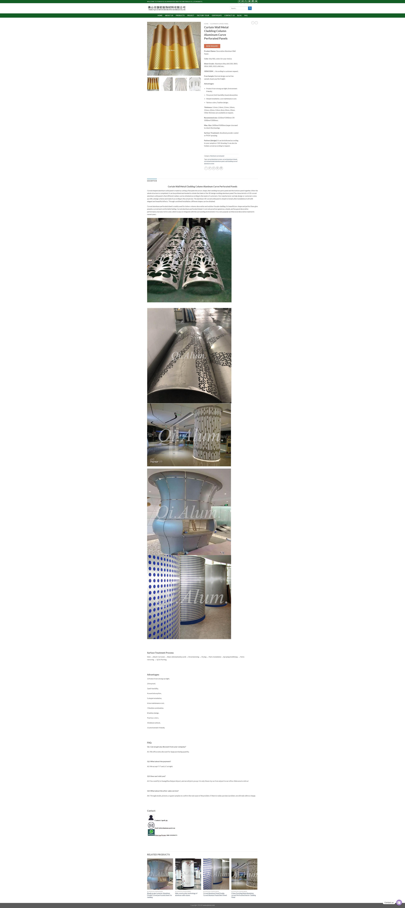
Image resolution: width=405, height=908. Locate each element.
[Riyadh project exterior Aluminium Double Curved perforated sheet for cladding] (160, 874)
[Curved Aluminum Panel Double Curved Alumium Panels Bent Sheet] (216, 874)
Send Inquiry (212, 46)
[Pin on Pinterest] (217, 168)
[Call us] (246, 1)
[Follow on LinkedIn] (252, 1)
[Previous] (151, 48)
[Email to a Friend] (213, 168)
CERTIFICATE (217, 15)
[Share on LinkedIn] (221, 168)
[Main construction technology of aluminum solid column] (188, 874)
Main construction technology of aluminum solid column (186, 894)
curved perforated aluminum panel (214, 161)
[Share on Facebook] (206, 168)
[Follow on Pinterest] (249, 1)
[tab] (152, 181)
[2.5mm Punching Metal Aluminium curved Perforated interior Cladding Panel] (244, 874)
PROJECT (190, 15)
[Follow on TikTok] (239, 1)
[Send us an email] (242, 1)
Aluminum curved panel (219, 24)
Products (180, 15)
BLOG (239, 15)
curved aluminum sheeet (230, 159)
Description (152, 181)
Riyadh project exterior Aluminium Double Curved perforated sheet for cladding (159, 895)
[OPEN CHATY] (399, 901)
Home (160, 15)
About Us (169, 15)
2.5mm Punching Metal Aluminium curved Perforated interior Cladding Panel (243, 895)
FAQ (245, 15)
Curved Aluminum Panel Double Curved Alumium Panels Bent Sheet (215, 894)
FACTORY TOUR (203, 15)
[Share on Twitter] (210, 168)
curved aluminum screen (214, 159)
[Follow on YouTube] (256, 1)
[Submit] (250, 8)
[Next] (197, 48)
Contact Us (229, 15)
